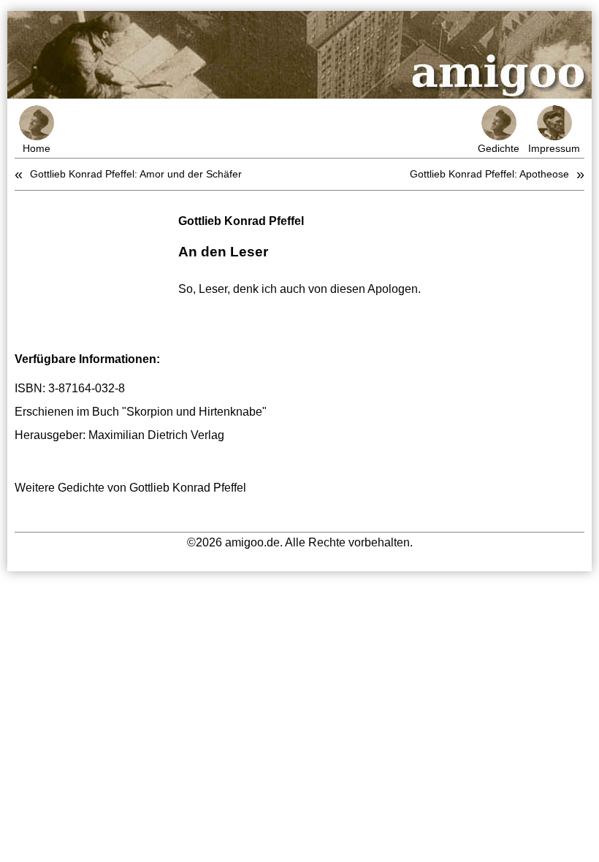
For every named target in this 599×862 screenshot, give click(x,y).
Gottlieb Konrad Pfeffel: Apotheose (489, 174)
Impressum (554, 148)
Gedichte (498, 148)
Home (36, 148)
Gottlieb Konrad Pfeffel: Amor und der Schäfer (136, 174)
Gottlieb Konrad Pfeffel (241, 221)
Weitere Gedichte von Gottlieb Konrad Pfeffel (130, 487)
